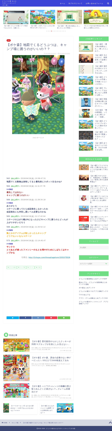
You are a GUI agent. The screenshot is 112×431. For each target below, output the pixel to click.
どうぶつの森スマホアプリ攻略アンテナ (93, 291)
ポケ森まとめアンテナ (87, 288)
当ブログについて (75, 3)
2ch (9, 40)
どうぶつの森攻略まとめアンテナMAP (93, 279)
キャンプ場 (22, 267)
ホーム (62, 3)
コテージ (31, 267)
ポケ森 (38, 267)
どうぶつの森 (12, 267)
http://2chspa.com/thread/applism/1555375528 (49, 257)
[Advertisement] (38, 155)
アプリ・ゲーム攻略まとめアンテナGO (93, 298)
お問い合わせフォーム (94, 3)
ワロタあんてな (84, 294)
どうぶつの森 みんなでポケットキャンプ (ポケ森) (9, 3)
